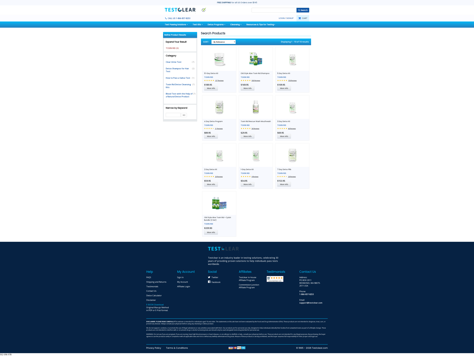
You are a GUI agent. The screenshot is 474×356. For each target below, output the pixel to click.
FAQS (148, 277)
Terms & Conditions (177, 347)
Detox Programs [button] (216, 24)
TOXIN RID (208, 77)
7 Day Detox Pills (284, 169)
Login (282, 18)
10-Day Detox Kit (211, 73)
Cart (304, 18)
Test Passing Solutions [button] (176, 24)
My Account (182, 282)
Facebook (216, 282)
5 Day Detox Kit (283, 73)
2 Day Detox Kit (210, 169)
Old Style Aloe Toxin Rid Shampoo (255, 73)
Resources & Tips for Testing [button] (260, 24)
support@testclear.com (310, 302)
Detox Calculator (154, 295)
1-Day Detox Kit (247, 169)
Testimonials (152, 286)
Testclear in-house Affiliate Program (247, 279)
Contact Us (151, 291)
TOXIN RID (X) (172, 48)
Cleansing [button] (235, 24)
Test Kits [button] (197, 24)
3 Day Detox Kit (283, 121)
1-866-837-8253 (306, 294)
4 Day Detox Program (213, 121)
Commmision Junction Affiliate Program (249, 286)
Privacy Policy (153, 347)
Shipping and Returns (156, 282)
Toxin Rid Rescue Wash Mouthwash (256, 121)
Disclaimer (151, 300)
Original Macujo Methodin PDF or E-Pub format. (157, 307)
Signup (290, 18)
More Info (211, 88)
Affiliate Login (183, 286)
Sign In (180, 277)
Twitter (214, 277)
